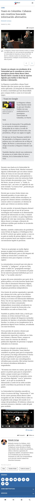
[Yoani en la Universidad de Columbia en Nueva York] (17, 39)
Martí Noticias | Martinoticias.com (15, 415)
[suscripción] (7, 483)
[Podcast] (21, 500)
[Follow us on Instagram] (23, 479)
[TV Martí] (5, 500)
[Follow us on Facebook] (2, 479)
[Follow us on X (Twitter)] (7, 479)
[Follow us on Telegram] (11, 479)
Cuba (3, 8)
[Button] (30, 28)
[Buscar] (29, 500)
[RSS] (27, 479)
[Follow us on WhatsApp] (19, 479)
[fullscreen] (32, 426)
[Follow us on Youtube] (15, 479)
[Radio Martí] (13, 500)
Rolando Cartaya (6, 21)
